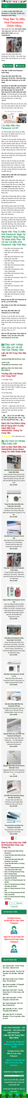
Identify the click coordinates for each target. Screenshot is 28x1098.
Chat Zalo (21, 66)
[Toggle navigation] (6, 5)
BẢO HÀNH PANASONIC (12, 1028)
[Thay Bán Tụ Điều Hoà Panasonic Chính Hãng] (14, 44)
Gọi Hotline (9, 66)
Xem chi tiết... (14, 485)
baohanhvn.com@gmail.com (13, 1072)
